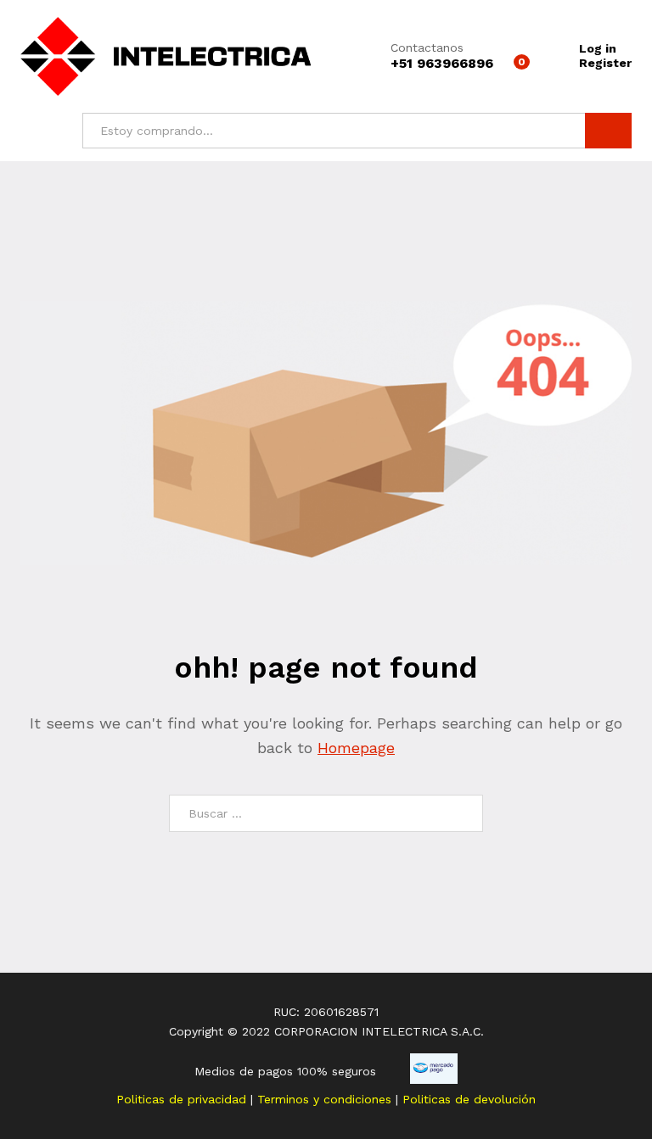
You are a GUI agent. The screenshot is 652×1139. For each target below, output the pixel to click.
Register (605, 63)
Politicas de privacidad (183, 1099)
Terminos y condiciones (326, 1099)
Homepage (356, 748)
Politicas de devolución (469, 1099)
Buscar (608, 130)
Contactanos (427, 47)
